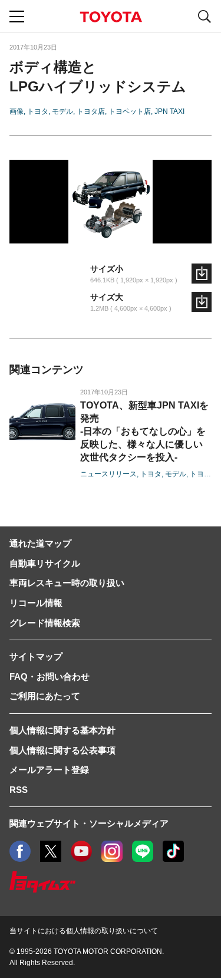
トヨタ (37, 111)
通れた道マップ (40, 543)
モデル (62, 111)
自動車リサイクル (44, 563)
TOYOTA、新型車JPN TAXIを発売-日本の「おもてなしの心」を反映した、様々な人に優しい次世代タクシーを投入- (144, 431)
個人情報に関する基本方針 (62, 730)
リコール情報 (35, 603)
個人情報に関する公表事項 (62, 750)
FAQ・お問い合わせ (49, 676)
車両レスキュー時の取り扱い (66, 583)
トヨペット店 (129, 111)
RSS (18, 790)
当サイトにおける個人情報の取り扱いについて (83, 931)
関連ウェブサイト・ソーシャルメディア (89, 823)
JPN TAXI (169, 111)
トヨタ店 (91, 111)
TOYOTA (111, 16)
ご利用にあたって (44, 696)
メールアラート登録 (49, 770)
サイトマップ (35, 656)
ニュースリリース (108, 474)
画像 (16, 111)
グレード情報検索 (44, 623)
